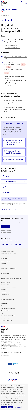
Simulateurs (3, 289)
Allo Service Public (5, 297)
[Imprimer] (5, 20)
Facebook (2, 244)
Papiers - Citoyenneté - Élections (8, 253)
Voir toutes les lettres (6, 232)
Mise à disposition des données (8, 308)
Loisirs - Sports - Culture (6, 276)
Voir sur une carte (10, 45)
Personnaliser (17, 407)
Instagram (15, 244)
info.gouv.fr (17, 352)
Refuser (10, 407)
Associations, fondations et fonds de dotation (11, 278)
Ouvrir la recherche (21, 2)
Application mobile (13, 100)
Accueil (7, 192)
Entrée (7, 187)
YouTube (20, 244)
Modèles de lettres (5, 292)
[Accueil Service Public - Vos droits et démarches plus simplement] (11, 12)
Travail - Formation (5, 261)
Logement (3, 263)
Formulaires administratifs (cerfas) (8, 287)
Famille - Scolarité (5, 256)
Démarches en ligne (5, 284)
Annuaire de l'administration (7, 299)
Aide (2, 313)
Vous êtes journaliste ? (6, 318)
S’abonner (5, 227)
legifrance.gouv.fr (6, 352)
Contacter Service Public (6, 320)
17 (24, 64)
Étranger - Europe (5, 273)
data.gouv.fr (4, 356)
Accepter (4, 407)
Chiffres (3, 305)
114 (7, 73)
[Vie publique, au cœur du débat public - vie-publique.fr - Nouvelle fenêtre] (14, 373)
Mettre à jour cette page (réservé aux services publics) (13, 199)
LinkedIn (11, 244)
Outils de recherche (5, 294)
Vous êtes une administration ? (8, 315)
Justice (2, 271)
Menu (26, 3)
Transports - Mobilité (6, 266)
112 (9, 67)
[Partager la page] (8, 20)
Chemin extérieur (10, 181)
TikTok (7, 244)
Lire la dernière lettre (6, 230)
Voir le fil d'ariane (5, 15)
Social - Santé (4, 258)
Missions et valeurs (5, 310)
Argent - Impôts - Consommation (8, 268)
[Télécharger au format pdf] (2, 20)
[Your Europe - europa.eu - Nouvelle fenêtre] (14, 364)
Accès (7, 176)
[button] (11, 20)
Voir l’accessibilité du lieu (12, 48)
